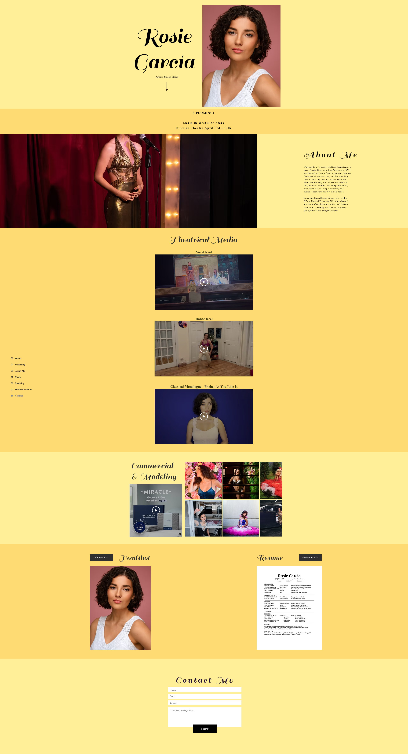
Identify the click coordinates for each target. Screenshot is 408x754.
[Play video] (204, 282)
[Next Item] (276, 499)
